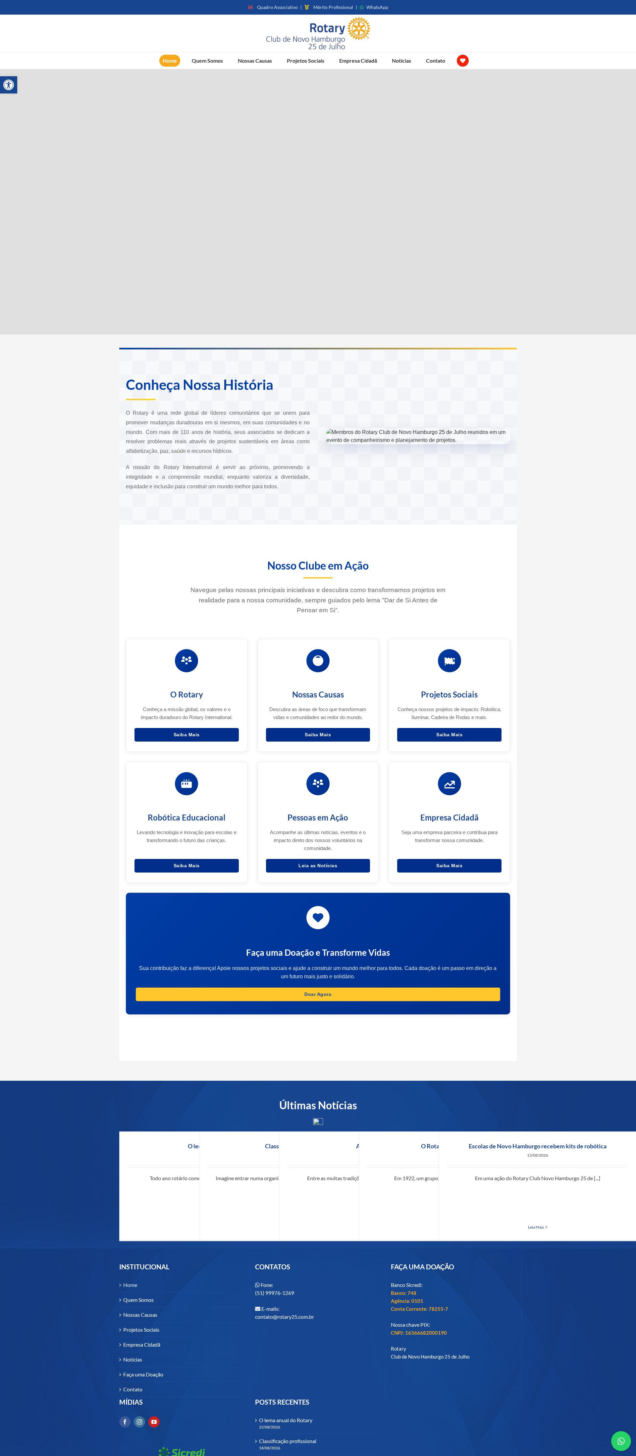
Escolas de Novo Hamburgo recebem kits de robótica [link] (538, 1146)
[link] (8, 84)
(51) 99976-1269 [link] (274, 1293)
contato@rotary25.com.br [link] (284, 1316)
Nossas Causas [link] (140, 1314)
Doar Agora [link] (317, 994)
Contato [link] (132, 1389)
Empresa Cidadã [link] (141, 1344)
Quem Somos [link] (138, 1300)
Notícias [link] (132, 1359)
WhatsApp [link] (377, 7)
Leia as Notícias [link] (317, 865)
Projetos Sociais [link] (141, 1329)
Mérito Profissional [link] (333, 7)
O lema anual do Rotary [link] (285, 1420)
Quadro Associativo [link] (277, 7)
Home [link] (130, 1285)
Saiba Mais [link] (187, 734)
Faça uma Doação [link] (143, 1374)
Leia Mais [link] (536, 1227)
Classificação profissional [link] (287, 1441)
